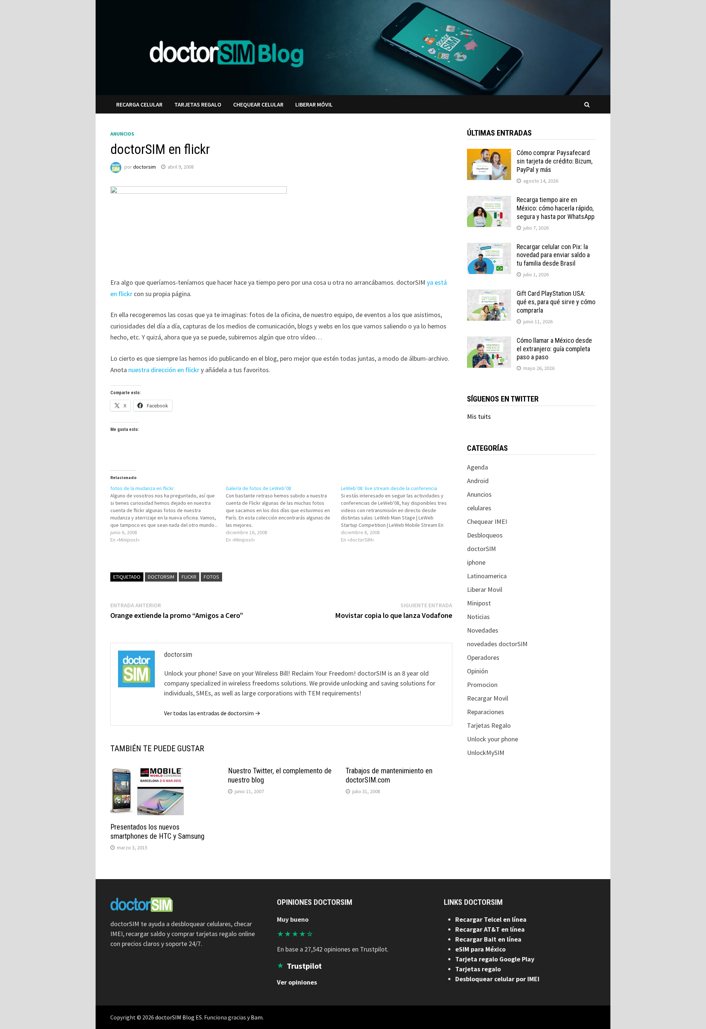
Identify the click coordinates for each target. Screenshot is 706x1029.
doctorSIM (161, 576)
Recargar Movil (487, 698)
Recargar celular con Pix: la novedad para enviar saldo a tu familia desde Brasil (553, 255)
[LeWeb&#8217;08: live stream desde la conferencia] (398, 514)
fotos (211, 576)
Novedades (482, 630)
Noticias (478, 616)
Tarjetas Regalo (489, 725)
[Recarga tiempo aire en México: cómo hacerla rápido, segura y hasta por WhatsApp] (489, 201)
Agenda (477, 467)
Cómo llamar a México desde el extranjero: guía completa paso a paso (554, 349)
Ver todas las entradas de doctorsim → (212, 713)
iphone (476, 562)
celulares (479, 508)
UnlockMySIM (485, 752)
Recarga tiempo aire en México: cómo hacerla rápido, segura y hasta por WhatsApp (556, 208)
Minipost (479, 603)
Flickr (189, 576)
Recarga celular (139, 104)
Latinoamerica (487, 576)
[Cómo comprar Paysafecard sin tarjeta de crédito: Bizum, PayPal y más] (489, 154)
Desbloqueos (485, 535)
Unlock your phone (492, 739)
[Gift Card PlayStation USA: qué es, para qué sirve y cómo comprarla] (489, 294)
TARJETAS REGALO (197, 104)
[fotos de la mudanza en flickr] (168, 514)
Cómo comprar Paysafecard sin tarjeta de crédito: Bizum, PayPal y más (554, 161)
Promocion (482, 684)
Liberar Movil (484, 589)
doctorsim (144, 166)
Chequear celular (258, 104)
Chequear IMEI (487, 521)
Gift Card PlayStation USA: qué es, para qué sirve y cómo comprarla (556, 301)
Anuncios (122, 133)
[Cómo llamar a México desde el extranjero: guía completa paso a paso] (489, 341)
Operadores (483, 657)
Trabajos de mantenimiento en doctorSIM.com (389, 775)
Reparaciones (485, 712)
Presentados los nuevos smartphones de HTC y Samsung (157, 832)
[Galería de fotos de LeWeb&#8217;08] (283, 514)
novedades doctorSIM (497, 644)
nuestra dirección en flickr (163, 370)
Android (478, 480)
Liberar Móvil (314, 104)
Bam (257, 1017)
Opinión (477, 671)
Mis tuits (479, 416)
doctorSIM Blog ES (178, 1017)
